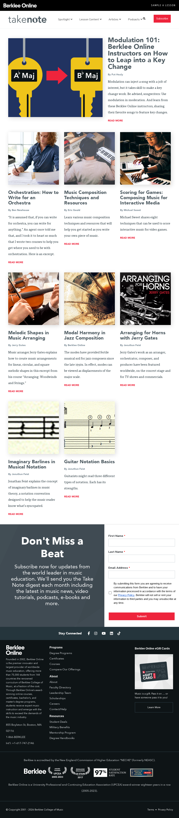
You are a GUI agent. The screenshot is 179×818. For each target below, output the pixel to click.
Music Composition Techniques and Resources (85, 197)
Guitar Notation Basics (89, 461)
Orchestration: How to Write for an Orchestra (33, 197)
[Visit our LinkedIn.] (111, 633)
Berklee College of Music (49, 809)
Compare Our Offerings (64, 669)
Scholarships (57, 698)
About (53, 682)
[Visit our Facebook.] (89, 633)
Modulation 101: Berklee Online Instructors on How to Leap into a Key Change (138, 53)
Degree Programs (60, 653)
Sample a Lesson (163, 5)
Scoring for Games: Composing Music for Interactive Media (143, 197)
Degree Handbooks (61, 738)
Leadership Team (60, 693)
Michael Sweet (132, 210)
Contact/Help (58, 709)
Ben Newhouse (20, 210)
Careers (54, 704)
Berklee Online (76, 345)
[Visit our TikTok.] (119, 633)
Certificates (56, 658)
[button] (144, 18)
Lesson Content (89, 19)
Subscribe (162, 18)
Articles (113, 19)
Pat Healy (117, 74)
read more (115, 120)
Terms (150, 809)
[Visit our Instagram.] (95, 633)
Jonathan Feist (132, 345)
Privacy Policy (165, 809)
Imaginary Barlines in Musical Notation (31, 464)
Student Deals (58, 722)
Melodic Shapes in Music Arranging (28, 335)
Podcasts (134, 19)
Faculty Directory (60, 687)
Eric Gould (74, 210)
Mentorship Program (62, 733)
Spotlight (64, 19)
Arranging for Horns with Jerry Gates (143, 335)
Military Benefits (59, 727)
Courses (54, 664)
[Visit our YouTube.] (104, 633)
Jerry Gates (19, 345)
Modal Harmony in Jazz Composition (84, 335)
